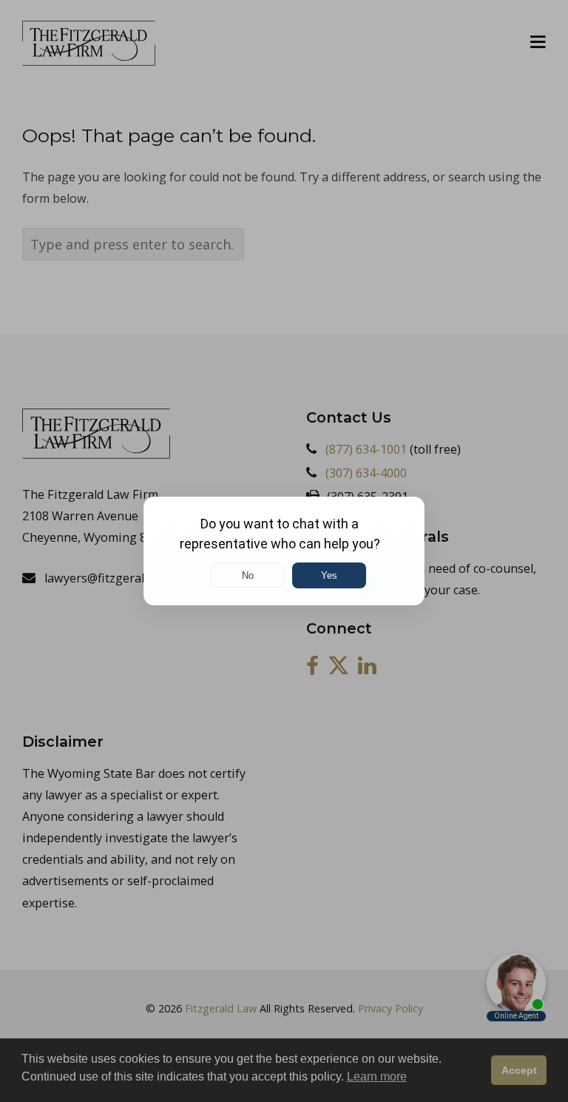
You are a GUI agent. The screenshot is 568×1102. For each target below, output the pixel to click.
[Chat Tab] (284, 551)
